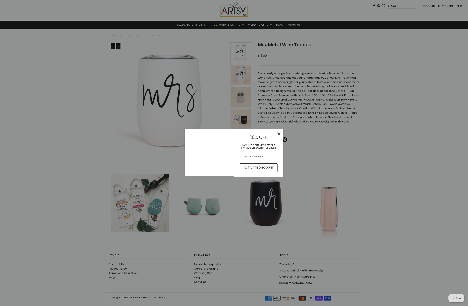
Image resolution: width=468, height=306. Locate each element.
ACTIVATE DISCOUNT (259, 167)
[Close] (279, 133)
